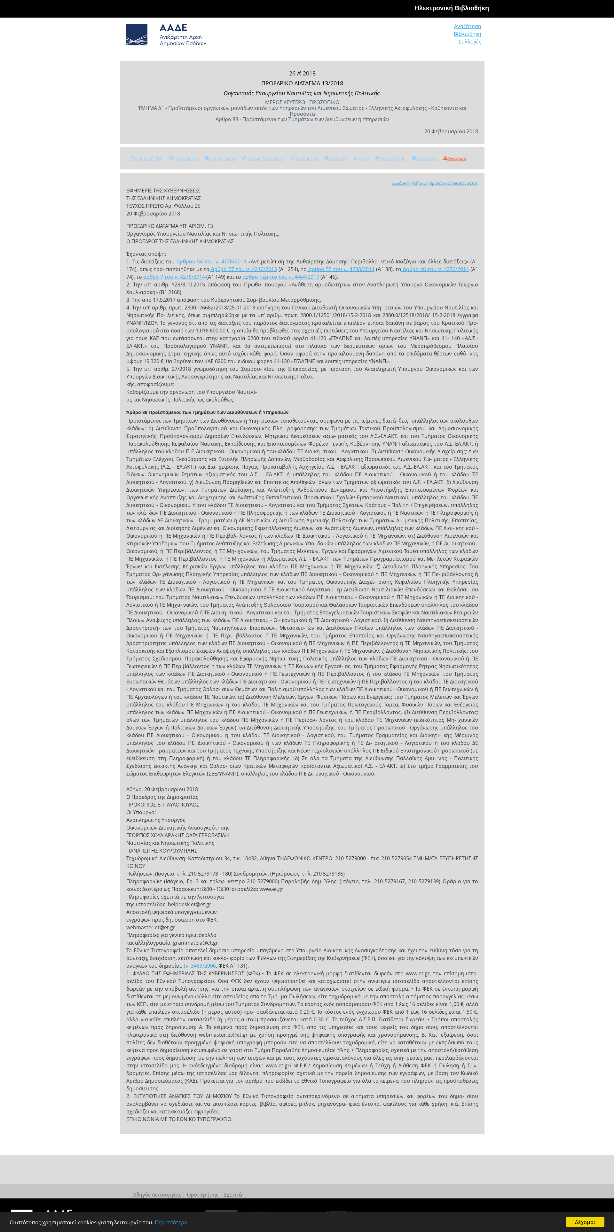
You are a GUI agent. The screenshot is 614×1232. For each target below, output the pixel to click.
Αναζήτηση (467, 26)
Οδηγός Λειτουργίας (156, 1194)
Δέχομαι (585, 1222)
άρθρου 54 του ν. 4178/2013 (210, 261)
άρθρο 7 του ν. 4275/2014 (173, 276)
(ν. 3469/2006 (200, 965)
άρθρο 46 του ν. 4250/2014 (435, 269)
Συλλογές (470, 41)
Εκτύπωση (426, 158)
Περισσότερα (171, 1222)
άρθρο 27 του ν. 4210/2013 (243, 269)
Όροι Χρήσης (202, 1194)
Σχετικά (233, 1194)
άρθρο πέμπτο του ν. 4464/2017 (280, 276)
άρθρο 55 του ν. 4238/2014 (340, 269)
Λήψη (363, 158)
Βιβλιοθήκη (467, 33)
